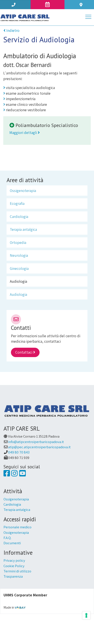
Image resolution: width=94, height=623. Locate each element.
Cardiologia (19, 216)
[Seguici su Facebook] (6, 474)
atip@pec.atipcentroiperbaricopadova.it (39, 447)
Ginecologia (19, 268)
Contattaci (24, 352)
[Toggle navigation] (88, 17)
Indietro (12, 30)
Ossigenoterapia (23, 190)
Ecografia (17, 203)
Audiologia (18, 281)
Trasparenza (13, 576)
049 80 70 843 (19, 452)
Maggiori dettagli (23, 132)
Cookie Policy (13, 565)
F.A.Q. (7, 537)
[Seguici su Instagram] (14, 474)
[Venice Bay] (20, 607)
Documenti (12, 543)
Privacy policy (14, 560)
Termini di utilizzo (17, 571)
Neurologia (19, 255)
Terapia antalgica (23, 229)
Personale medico (17, 527)
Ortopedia (18, 242)
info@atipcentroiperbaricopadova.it (36, 441)
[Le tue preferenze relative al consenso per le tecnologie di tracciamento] (86, 615)
